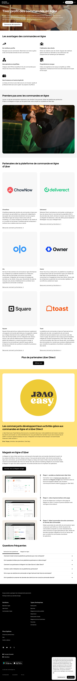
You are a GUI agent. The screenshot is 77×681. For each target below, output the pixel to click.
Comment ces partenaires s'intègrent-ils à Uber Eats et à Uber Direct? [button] (24, 564)
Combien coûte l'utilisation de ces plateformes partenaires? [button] (21, 569)
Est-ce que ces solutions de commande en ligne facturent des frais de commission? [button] (28, 573)
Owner (42, 269)
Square (4, 328)
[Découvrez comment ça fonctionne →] (19, 189)
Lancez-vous (69, 2)
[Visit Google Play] (7, 663)
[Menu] (75, 2)
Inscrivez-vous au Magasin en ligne (14, 468)
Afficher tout (38, 363)
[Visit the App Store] (18, 663)
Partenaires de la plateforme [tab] (11, 551)
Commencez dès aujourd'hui (12, 24)
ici (53, 672)
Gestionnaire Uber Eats (60, 478)
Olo (3, 269)
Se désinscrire (61, 677)
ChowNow (5, 209)
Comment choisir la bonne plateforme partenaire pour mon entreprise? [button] (24, 556)
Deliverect (43, 209)
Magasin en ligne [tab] (24, 551)
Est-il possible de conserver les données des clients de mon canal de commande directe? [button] (29, 577)
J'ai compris (71, 677)
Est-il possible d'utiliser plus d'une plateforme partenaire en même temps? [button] (25, 560)
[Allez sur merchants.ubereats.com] (5, 2)
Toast (41, 328)
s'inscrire (63, 483)
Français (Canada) (8, 654)
